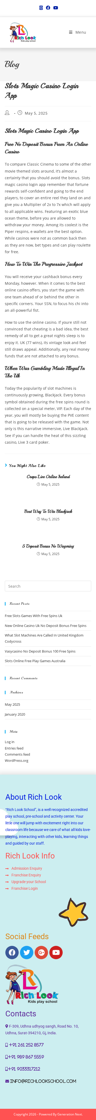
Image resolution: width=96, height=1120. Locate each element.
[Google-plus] (41, 952)
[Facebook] (12, 952)
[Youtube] (56, 952)
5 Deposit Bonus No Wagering (48, 546)
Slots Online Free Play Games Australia (35, 660)
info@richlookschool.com (43, 1081)
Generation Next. (70, 1114)
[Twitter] (26, 952)
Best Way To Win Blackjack (48, 511)
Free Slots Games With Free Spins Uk (33, 615)
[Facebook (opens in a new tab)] (48, 7)
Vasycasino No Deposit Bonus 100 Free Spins (40, 651)
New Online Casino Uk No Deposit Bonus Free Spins (45, 625)
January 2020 (15, 714)
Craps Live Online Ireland (48, 476)
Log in (9, 741)
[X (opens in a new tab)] (41, 7)
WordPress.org (16, 760)
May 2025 (12, 704)
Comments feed (17, 754)
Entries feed (14, 748)
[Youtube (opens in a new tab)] (55, 7)
